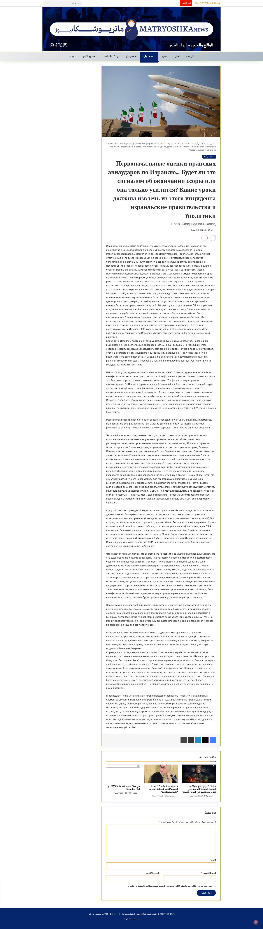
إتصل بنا (127, 918)
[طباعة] (184, 740)
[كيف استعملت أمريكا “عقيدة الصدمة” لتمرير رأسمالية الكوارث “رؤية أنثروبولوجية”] (161, 774)
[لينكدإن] (198, 740)
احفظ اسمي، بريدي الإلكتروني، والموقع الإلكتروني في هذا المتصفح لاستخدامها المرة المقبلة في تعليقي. (170, 886)
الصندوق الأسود (89, 56)
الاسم (213, 860)
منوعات (72, 56)
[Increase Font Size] (213, 238)
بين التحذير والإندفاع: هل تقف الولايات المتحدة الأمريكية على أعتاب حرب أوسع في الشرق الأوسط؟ (199, 789)
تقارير (165, 56)
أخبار (177, 56)
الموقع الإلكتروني (152, 873)
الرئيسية (190, 56)
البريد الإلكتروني (208, 873)
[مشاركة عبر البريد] (191, 740)
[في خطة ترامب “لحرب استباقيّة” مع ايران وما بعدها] (123, 774)
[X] (205, 740)
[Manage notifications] (255, 922)
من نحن (136, 918)
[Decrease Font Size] (205, 238)
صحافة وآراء (148, 56)
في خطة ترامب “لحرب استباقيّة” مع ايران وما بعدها (123, 787)
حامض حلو (131, 56)
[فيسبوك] (213, 740)
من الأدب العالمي (112, 56)
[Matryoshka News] (131, 29)
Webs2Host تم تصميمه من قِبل (101, 914)
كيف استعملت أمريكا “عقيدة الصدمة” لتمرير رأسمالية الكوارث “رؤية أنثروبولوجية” (163, 789)
